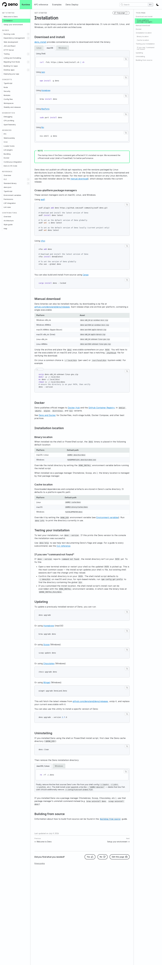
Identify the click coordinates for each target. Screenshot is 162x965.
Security (7, 91)
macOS (50, 48)
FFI (5, 134)
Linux (39, 48)
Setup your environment (13, 25)
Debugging (8, 117)
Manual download (143, 25)
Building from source (144, 60)
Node (6, 87)
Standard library (10, 183)
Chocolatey (49, 663)
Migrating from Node (12, 62)
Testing (6, 54)
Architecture (9, 221)
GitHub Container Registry (101, 407)
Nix (42, 127)
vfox (43, 241)
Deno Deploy (72, 4)
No (101, 857)
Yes (88, 857)
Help (5, 229)
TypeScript (8, 83)
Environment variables (12, 195)
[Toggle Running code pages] (28, 34)
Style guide (8, 224)
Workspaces (9, 103)
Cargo (85, 274)
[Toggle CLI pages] (28, 179)
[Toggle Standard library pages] (28, 183)
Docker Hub (74, 407)
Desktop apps (9, 70)
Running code (9, 34)
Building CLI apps (11, 66)
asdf (43, 199)
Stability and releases (12, 107)
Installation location (144, 33)
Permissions (8, 199)
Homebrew (45, 90)
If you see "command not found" (145, 48)
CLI (5, 179)
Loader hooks (9, 146)
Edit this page (118, 857)
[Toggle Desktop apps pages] (28, 70)
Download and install (144, 16)
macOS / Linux (43, 766)
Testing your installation (145, 44)
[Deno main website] (10, 4)
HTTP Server (9, 50)
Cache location (143, 40)
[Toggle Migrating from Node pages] (28, 62)
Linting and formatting (12, 58)
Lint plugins (8, 150)
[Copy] (126, 59)
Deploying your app (11, 74)
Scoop (46, 644)
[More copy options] (127, 12)
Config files (8, 99)
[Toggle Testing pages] (28, 54)
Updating (139, 53)
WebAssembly (9, 138)
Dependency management (14, 38)
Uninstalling (140, 56)
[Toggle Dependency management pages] (28, 38)
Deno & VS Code (10, 166)
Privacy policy (39, 863)
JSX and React (9, 46)
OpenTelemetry (10, 125)
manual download (79, 178)
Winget (46, 682)
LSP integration (10, 203)
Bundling (7, 154)
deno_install (40, 42)
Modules (7, 95)
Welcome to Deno (11, 17)
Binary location (143, 36)
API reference (41, 4)
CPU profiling (9, 121)
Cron (6, 142)
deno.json (7, 187)
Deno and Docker (47, 415)
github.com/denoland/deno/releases (52, 307)
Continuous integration (13, 162)
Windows (62, 48)
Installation (8, 21)
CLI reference (63, 546)
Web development (11, 42)
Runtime (26, 4)
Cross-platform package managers (144, 21)
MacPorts (45, 109)
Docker (6, 158)
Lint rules (7, 207)
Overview (7, 175)
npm (43, 72)
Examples (57, 4)
